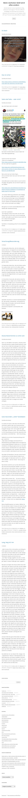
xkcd (3, 742)
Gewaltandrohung (21, 230)
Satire (24, 229)
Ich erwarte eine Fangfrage (7, 692)
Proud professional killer (7, 699)
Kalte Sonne (4, 725)
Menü (14, 18)
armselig (20, 530)
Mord (17, 66)
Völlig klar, (4, 706)
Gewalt (15, 230)
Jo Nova (3, 723)
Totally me (4, 691)
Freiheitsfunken (5, 721)
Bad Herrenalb (15, 406)
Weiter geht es (5, 697)
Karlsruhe (20, 406)
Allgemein (22, 666)
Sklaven (20, 667)
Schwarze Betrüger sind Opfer (8, 701)
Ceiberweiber (4, 716)
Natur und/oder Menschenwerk (8, 704)
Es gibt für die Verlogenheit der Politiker (16, 764)
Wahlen (11, 408)
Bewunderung (15, 325)
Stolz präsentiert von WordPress (14, 795)
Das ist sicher (6, 75)
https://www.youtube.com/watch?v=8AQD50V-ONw (14, 162)
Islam (18, 88)
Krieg (13, 531)
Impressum (4, 795)
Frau (15, 66)
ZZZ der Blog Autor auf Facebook (9, 745)
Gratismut (7, 327)
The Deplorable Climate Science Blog (9, 739)
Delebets (21, 528)
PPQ (3, 732)
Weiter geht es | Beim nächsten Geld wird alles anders (13, 756)
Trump (24, 531)
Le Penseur (4, 727)
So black (4, 31)
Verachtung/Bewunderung (10, 241)
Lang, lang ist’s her (8, 542)
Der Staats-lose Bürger (6, 718)
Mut (10, 327)
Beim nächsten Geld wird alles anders (14, 4)
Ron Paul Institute (5, 735)
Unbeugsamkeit (15, 327)
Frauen (15, 88)
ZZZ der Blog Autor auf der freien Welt (10, 744)
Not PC (3, 728)
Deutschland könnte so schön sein (13, 336)
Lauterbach (4, 232)
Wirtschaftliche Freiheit (6, 740)
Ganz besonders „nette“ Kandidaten (13, 417)
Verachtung (21, 66)
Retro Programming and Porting (8, 733)
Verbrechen (22, 64)
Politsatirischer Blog (6, 730)
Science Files (4, 737)
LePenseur (4, 768)
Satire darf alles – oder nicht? (11, 99)
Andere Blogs (22, 87)
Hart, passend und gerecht (7, 696)
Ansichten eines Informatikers (8, 715)
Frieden (3, 531)
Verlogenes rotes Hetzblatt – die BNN (10, 758)
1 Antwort (4, 244)
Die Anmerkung (5, 720)
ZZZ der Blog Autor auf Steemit (8, 747)
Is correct (4, 703)
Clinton (24, 530)
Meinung (22, 323)
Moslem (22, 88)
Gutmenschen (8, 531)
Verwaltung (6, 408)
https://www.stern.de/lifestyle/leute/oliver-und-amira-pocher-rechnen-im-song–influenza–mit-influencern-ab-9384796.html (14, 169)
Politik (21, 229)
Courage (20, 325)
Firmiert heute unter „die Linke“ (8, 694)
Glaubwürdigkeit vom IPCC (14, 761)
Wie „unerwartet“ (10, 766)
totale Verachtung (18, 531)
